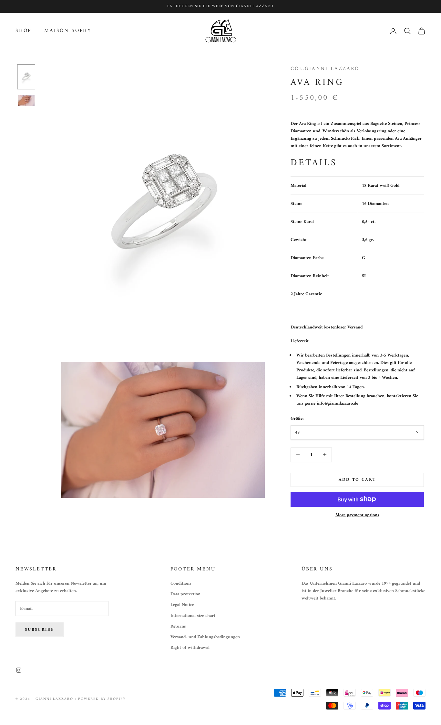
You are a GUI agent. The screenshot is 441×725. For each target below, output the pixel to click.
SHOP (23, 31)
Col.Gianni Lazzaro (325, 68)
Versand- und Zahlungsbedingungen (205, 637)
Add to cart (357, 479)
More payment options (357, 515)
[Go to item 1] (26, 77)
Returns (178, 626)
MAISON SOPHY (67, 31)
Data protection (185, 594)
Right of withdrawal (190, 648)
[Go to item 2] (26, 101)
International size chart (192, 616)
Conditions (180, 583)
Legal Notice (182, 605)
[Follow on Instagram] (18, 670)
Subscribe (39, 629)
